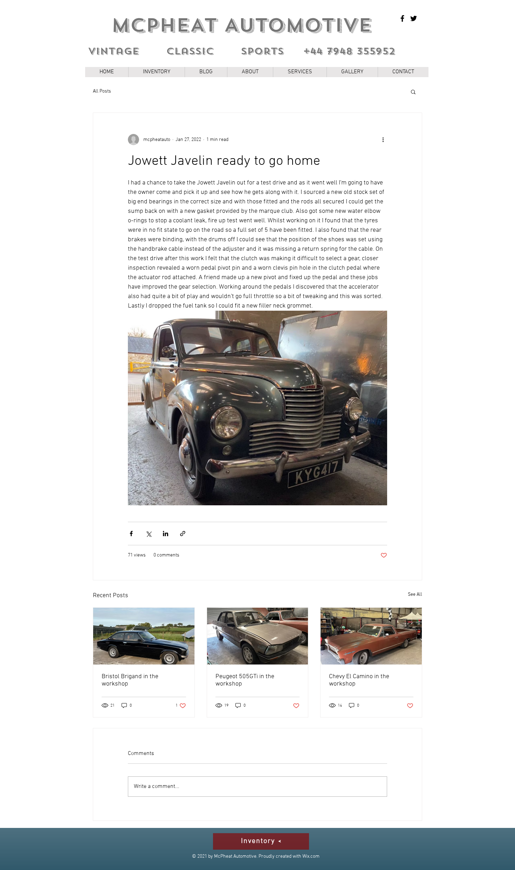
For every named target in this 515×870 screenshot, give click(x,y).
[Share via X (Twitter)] (148, 533)
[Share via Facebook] (131, 533)
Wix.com (311, 856)
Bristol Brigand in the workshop (130, 680)
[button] (413, 91)
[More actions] (383, 139)
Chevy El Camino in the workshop (359, 680)
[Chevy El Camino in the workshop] (371, 636)
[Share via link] (182, 533)
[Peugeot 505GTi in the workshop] (257, 636)
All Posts (102, 91)
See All (415, 595)
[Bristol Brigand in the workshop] (143, 636)
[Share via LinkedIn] (165, 533)
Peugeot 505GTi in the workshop (244, 680)
